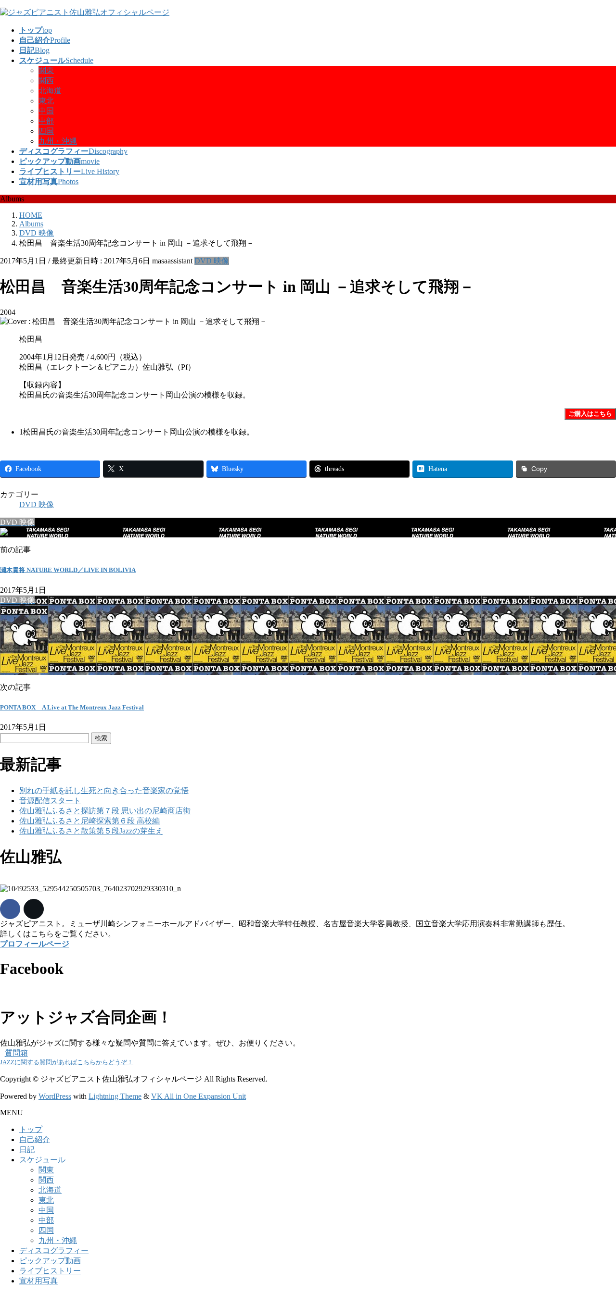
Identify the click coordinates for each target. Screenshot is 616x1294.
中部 (46, 121)
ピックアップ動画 (50, 1261)
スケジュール (42, 1160)
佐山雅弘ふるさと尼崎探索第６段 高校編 (89, 821)
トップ (30, 1129)
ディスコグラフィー (54, 1250)
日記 (27, 1149)
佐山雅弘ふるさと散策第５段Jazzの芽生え (91, 831)
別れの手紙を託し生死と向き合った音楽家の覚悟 (104, 790)
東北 (46, 101)
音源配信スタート (50, 800)
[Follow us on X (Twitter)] (34, 909)
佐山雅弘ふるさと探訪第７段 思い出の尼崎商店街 (105, 811)
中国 (46, 111)
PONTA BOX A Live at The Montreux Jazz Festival (72, 707)
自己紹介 (34, 1139)
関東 (46, 70)
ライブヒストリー (50, 1271)
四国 (46, 131)
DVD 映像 (211, 261)
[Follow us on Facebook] (10, 909)
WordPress (54, 1096)
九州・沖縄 (57, 141)
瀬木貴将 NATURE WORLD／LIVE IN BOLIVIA (68, 569)
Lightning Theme (115, 1096)
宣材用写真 (38, 1281)
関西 (46, 80)
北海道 (50, 91)
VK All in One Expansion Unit (198, 1096)
